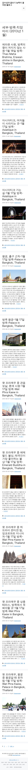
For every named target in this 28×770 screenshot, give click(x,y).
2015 (14, 764)
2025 (6, 762)
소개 (7, 767)
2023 (12, 762)
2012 (23, 764)
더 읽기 (21, 104)
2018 (4, 764)
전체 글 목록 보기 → (14, 760)
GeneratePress (16, 755)
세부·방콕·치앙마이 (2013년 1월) (13, 109)
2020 (22, 762)
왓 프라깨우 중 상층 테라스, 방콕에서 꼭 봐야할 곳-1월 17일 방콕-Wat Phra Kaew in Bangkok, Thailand (13, 609)
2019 (25, 762)
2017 (8, 764)
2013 (20, 764)
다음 (12, 746)
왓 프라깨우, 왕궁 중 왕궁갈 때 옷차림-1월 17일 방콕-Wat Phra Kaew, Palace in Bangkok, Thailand (13, 682)
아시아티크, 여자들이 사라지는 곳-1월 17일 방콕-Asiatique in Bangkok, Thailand (13, 126)
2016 (11, 764)
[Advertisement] (14, 16)
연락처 (11, 767)
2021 (19, 762)
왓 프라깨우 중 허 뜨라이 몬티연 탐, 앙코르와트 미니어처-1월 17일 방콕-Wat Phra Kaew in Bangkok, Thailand (13, 534)
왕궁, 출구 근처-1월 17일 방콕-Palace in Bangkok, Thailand (14, 259)
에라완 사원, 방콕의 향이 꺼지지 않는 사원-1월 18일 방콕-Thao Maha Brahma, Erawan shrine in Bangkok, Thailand (13, 54)
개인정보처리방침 (18, 767)
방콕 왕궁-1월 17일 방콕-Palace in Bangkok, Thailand (13, 322)
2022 (16, 762)
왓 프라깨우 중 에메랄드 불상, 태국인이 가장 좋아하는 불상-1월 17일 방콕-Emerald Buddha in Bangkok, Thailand (13, 460)
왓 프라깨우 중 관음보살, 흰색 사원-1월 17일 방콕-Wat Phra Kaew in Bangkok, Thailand (13, 389)
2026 (2, 762)
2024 (9, 762)
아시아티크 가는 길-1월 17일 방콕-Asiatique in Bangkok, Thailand (13, 194)
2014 (17, 764)
